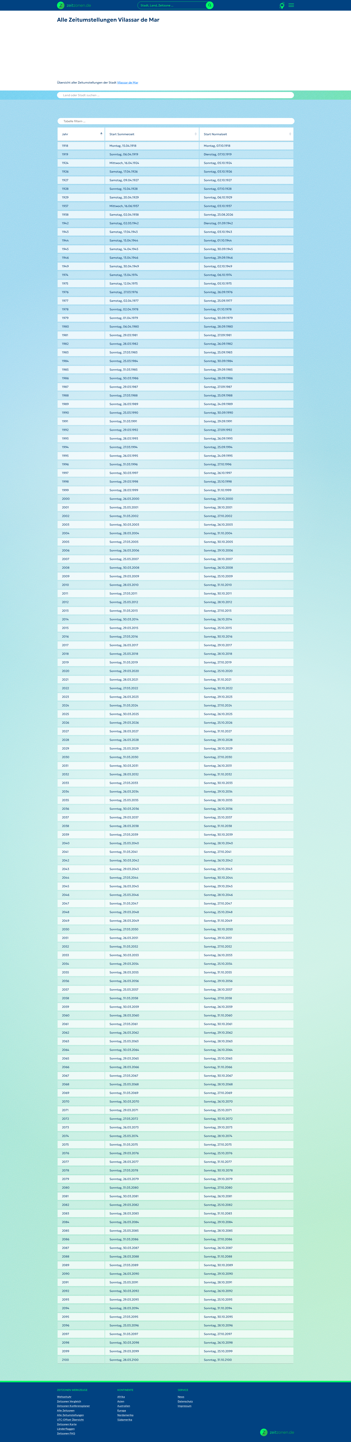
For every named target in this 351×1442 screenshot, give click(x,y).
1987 (65, 387)
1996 (65, 464)
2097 (65, 1334)
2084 (65, 1222)
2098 (65, 1342)
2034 (65, 791)
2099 (65, 1351)
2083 (65, 1213)
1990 (65, 412)
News (181, 1396)
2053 (65, 955)
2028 (65, 740)
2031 (65, 765)
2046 (65, 895)
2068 (65, 1084)
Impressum (184, 1406)
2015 (65, 628)
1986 (65, 378)
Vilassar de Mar (127, 82)
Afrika (121, 1396)
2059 (65, 1007)
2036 (65, 808)
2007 (65, 559)
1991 (65, 421)
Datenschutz (185, 1401)
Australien (123, 1406)
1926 (65, 171)
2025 (65, 714)
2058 (65, 998)
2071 (65, 1110)
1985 (65, 369)
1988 (65, 395)
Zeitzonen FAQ (66, 1433)
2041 (65, 852)
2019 (65, 662)
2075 (65, 1144)
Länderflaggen (66, 1428)
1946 (65, 257)
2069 (65, 1093)
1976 (65, 292)
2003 (65, 524)
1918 (65, 145)
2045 (65, 886)
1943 (65, 232)
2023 (65, 697)
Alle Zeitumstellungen (70, 1415)
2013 (65, 610)
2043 (65, 869)
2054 (65, 963)
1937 (65, 206)
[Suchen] (210, 5)
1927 (65, 180)
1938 (65, 214)
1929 (65, 197)
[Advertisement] (108, 51)
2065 (65, 1058)
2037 (65, 817)
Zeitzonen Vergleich (69, 1401)
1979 (65, 318)
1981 (65, 335)
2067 (65, 1075)
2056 (65, 981)
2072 (65, 1118)
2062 (65, 1032)
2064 (65, 1050)
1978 (65, 309)
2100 (65, 1360)
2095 (65, 1317)
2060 (65, 1015)
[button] (101, 134)
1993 (65, 438)
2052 (65, 946)
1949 (65, 266)
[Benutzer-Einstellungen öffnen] (282, 5)
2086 (65, 1239)
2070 (65, 1101)
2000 (66, 499)
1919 (65, 154)
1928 (65, 189)
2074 (65, 1136)
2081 (65, 1196)
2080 (65, 1187)
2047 (65, 903)
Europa (121, 1410)
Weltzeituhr (64, 1396)
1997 (65, 473)
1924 (65, 163)
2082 (65, 1205)
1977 (65, 300)
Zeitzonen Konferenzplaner (73, 1406)
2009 (65, 576)
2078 (65, 1170)
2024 (65, 705)
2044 (65, 877)
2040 (65, 843)
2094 (65, 1308)
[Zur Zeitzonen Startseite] (74, 5)
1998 (65, 481)
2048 (65, 912)
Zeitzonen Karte (67, 1424)
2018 (65, 654)
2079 (65, 1179)
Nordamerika (125, 1415)
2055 (65, 972)
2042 (65, 860)
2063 (65, 1041)
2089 (65, 1265)
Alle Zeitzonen (65, 1410)
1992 (65, 430)
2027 (65, 731)
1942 (65, 223)
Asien (120, 1401)
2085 (65, 1230)
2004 (65, 533)
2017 (65, 645)
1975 (65, 283)
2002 (65, 516)
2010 (65, 585)
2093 (65, 1299)
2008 (65, 567)
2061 (65, 1024)
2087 (65, 1248)
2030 (65, 757)
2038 (65, 826)
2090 (65, 1273)
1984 (65, 361)
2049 (65, 920)
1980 (65, 326)
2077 (65, 1162)
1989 (65, 404)
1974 (65, 275)
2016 (65, 636)
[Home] (277, 1432)
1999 (65, 490)
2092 (65, 1291)
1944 (65, 240)
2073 (65, 1127)
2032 (65, 774)
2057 (65, 989)
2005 (65, 542)
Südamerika (124, 1419)
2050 (65, 929)
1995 (65, 455)
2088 (65, 1256)
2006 (65, 550)
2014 (65, 619)
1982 (65, 344)
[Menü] (291, 5)
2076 (65, 1153)
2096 (65, 1325)
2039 (65, 834)
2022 (65, 688)
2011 (65, 593)
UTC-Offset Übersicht (70, 1419)
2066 (65, 1067)
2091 (65, 1282)
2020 (65, 671)
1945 (65, 249)
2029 (65, 748)
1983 (65, 352)
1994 (65, 447)
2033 (65, 783)
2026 (65, 722)
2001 (65, 507)
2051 (65, 938)
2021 (65, 679)
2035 (65, 800)
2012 (65, 602)
